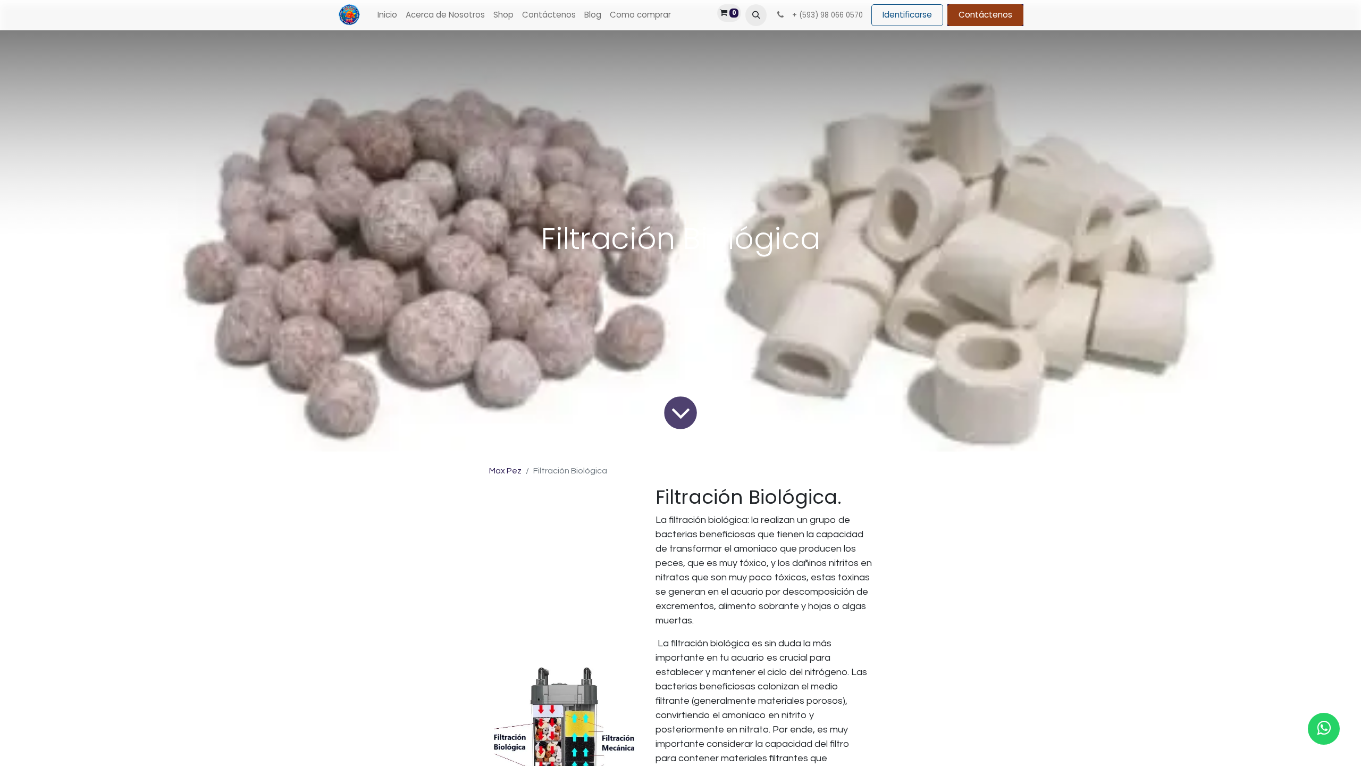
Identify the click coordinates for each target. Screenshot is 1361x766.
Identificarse (907, 14)
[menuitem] (387, 15)
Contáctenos (985, 14)
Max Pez (505, 471)
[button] (756, 15)
